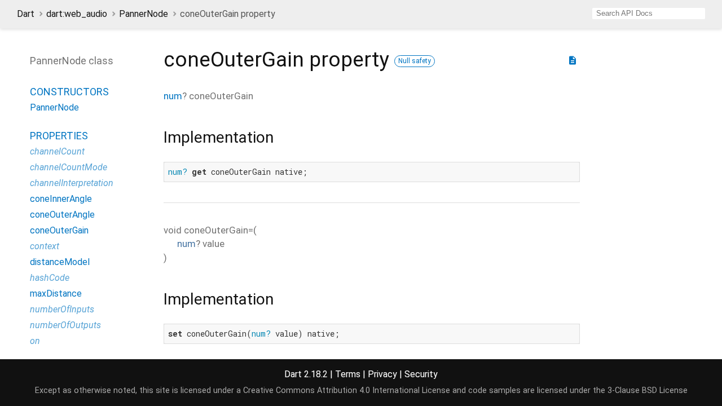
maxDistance (56, 293)
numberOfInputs (62, 309)
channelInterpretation (71, 183)
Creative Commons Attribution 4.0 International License (346, 390)
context (44, 246)
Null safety (414, 61)
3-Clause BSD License (647, 390)
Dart (25, 13)
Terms (347, 374)
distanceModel (60, 262)
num (173, 96)
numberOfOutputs (65, 325)
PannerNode (143, 13)
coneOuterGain (59, 230)
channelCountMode (68, 167)
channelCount (57, 151)
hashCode (49, 277)
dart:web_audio (76, 13)
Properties (59, 136)
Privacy (382, 374)
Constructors (69, 92)
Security (421, 374)
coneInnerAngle (61, 198)
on (35, 341)
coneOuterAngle (62, 214)
